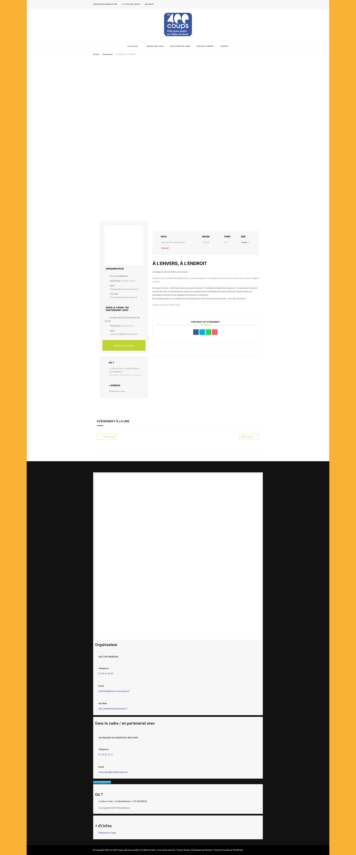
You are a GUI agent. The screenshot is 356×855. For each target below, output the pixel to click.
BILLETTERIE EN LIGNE (180, 46)
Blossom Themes (213, 850)
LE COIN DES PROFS (131, 4)
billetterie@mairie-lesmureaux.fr (124, 289)
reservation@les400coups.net (123, 334)
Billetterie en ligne (124, 345)
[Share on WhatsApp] (208, 332)
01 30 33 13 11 (127, 326)
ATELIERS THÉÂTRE (205, 46)
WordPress (238, 850)
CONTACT (224, 46)
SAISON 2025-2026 (155, 46)
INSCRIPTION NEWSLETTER (105, 4)
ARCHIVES (149, 4)
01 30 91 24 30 (128, 281)
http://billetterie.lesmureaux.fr (123, 297)
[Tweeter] (202, 332)
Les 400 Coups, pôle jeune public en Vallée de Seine (133, 850)
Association (133, 46)
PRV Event (108, 437)
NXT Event (247, 437)
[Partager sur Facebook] (196, 332)
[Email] (214, 332)
